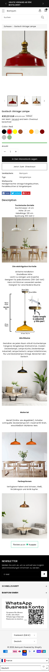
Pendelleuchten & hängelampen (17, 186)
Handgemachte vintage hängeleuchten (20, 183)
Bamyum (19, 647)
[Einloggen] (40, 10)
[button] (4, 10)
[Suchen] (42, 17)
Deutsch (17, 641)
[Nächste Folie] (43, 3)
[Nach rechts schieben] (44, 101)
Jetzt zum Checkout (25, 166)
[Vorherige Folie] (6, 3)
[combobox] (24, 17)
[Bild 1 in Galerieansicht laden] (12, 101)
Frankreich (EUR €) (22, 635)
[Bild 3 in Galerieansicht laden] (36, 101)
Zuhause (8, 26)
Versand (15, 119)
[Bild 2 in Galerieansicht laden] (24, 101)
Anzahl (5, 146)
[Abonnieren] (44, 574)
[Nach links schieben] (4, 101)
